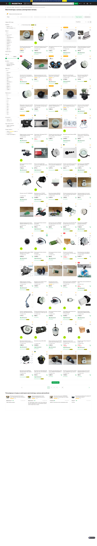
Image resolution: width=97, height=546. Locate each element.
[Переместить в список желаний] (32, 28)
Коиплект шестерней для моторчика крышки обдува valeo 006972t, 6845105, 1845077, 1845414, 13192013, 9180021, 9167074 (70, 165)
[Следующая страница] (89, 387)
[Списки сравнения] (87, 3)
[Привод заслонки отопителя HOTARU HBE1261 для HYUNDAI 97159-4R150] (26, 270)
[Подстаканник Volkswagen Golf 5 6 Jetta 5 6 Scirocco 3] (41, 123)
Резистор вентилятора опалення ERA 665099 (40, 223)
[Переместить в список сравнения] (32, 30)
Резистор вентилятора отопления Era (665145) (55, 312)
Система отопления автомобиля (26, 7)
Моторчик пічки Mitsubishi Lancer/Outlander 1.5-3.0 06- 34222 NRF (69, 253)
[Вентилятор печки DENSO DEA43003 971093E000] (84, 212)
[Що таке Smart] (35, 25)
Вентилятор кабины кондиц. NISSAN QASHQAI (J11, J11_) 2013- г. (26, 253)
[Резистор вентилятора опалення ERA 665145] (41, 241)
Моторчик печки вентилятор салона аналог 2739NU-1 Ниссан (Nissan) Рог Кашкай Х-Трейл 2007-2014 (55, 135)
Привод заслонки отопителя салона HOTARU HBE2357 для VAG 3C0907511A (26, 135)
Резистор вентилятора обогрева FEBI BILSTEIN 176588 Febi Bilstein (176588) (84, 312)
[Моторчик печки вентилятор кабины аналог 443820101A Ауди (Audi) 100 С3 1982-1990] (70, 360)
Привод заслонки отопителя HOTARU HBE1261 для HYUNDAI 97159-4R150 (25, 282)
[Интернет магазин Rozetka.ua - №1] (15, 3)
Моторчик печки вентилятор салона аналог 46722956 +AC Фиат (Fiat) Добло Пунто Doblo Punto (40, 106)
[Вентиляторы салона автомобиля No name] (84, 270)
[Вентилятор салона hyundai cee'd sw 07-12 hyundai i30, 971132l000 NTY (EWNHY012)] (55, 153)
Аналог (9, 119)
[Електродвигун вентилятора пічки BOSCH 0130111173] (70, 300)
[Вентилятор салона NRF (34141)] (41, 330)
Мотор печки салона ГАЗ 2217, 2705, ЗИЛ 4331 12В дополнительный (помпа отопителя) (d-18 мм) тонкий (69, 223)
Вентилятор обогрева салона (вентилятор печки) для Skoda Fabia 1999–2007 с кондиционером (26, 342)
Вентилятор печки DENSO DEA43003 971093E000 (82, 223)
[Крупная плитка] (88, 22)
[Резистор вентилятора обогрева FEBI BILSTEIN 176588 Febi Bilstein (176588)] (84, 300)
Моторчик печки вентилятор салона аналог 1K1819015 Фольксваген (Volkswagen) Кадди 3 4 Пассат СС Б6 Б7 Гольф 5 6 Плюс (69, 106)
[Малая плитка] (90, 22)
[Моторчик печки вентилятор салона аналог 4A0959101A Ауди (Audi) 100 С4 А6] (70, 182)
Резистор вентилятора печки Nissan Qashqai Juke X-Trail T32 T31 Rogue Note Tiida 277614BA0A (69, 47)
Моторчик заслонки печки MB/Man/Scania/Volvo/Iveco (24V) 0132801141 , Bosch (69, 342)
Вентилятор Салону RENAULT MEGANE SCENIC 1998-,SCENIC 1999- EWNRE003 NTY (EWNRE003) (26, 371)
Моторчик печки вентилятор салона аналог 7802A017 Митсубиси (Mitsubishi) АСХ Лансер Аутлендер (26, 47)
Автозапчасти (17, 7)
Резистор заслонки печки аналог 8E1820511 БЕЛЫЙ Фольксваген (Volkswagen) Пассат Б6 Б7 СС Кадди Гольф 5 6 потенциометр (84, 371)
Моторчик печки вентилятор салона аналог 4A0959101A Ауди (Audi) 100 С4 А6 (69, 194)
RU (79, 3)
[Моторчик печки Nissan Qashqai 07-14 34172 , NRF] (84, 330)
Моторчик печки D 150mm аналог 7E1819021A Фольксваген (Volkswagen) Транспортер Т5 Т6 (40, 282)
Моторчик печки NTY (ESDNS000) (26, 193)
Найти (76, 3)
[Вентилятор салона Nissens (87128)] (70, 123)
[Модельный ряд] (26, 17)
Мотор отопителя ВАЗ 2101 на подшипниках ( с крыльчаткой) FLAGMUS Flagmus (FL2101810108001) (83, 135)
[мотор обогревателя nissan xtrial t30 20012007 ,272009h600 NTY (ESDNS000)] (55, 94)
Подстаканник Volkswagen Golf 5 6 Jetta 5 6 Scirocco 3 (40, 135)
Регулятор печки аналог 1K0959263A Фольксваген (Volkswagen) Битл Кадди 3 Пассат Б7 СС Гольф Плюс (55, 282)
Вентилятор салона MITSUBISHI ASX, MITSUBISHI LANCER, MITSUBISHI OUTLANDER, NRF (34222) (83, 165)
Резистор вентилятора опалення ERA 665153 (26, 164)
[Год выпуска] (40, 17)
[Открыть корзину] (90, 3)
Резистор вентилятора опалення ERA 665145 (40, 253)
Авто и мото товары (10, 7)
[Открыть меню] (6, 3)
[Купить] (32, 51)
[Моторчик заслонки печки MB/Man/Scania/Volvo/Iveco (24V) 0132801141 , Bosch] (70, 330)
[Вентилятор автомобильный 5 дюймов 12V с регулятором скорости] (55, 64)
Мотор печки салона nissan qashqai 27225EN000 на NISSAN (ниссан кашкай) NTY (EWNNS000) (26, 106)
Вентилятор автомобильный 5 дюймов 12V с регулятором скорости (54, 76)
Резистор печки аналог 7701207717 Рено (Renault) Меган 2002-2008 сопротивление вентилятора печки (55, 223)
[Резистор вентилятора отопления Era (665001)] (55, 241)
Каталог (28, 3)
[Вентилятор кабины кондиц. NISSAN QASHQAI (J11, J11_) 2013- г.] (26, 241)
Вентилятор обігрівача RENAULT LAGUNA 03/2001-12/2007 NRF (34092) (55, 194)
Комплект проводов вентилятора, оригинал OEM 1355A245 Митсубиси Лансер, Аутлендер (26, 312)
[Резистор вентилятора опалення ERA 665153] (26, 153)
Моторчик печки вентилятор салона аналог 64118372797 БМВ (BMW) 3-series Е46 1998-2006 (55, 371)
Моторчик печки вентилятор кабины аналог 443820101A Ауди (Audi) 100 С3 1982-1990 (70, 371)
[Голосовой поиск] (73, 3)
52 (62, 387)
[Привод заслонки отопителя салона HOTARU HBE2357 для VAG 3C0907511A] (26, 123)
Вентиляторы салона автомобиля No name (84, 282)
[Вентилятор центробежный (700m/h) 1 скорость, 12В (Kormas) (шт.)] (70, 64)
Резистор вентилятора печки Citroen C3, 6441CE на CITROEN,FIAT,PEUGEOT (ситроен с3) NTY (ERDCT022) (55, 47)
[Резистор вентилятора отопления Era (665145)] (55, 300)
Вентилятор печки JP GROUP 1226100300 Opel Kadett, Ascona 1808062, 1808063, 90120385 (40, 194)
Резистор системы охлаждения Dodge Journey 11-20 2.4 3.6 (83, 105)
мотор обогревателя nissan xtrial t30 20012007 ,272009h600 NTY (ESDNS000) (55, 106)
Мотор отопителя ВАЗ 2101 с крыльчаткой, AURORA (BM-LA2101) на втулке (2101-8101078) (40, 165)
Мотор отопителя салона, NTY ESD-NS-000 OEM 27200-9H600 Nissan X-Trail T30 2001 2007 (55, 342)
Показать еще (7, 51)
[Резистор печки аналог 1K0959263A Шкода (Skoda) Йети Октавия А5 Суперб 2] (70, 270)
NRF (8, 48)
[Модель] (53, 17)
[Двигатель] (67, 17)
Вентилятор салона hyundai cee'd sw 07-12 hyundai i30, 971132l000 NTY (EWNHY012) (55, 165)
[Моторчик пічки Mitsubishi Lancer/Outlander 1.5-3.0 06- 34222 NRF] (70, 241)
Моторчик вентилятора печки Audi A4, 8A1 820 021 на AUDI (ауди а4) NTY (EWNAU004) (40, 312)
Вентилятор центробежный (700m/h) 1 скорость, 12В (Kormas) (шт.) (69, 76)
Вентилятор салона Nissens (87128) (69, 134)
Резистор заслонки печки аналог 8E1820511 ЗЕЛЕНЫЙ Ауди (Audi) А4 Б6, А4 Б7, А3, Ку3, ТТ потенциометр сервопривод (26, 223)
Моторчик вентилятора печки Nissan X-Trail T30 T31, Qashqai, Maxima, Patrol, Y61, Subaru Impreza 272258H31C (41, 47)
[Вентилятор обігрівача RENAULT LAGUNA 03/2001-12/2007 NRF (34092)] (55, 182)
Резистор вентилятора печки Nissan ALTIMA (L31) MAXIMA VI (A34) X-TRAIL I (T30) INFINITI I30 (84, 47)
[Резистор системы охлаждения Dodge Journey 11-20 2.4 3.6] (84, 94)
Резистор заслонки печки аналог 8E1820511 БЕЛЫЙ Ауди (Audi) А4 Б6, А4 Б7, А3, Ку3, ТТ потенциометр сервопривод (84, 194)
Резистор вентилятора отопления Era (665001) (55, 253)
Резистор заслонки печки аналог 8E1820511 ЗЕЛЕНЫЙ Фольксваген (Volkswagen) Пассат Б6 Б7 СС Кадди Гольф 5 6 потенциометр (40, 76)
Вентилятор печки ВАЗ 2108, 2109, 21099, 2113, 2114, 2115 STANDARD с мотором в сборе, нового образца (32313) (40, 371)
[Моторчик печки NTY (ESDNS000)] (26, 182)
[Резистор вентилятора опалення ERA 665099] (41, 212)
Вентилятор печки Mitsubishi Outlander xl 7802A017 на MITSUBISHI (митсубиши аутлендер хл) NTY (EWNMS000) (84, 76)
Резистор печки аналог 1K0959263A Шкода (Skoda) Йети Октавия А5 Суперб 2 (69, 282)
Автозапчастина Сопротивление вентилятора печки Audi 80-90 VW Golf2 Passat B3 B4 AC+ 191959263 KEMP (26, 76)
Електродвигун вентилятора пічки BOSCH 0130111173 (69, 312)
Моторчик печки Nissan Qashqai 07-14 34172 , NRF (84, 341)
